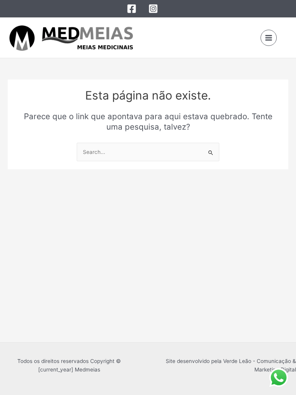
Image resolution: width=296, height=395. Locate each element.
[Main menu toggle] (269, 38)
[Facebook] (131, 9)
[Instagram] (153, 9)
